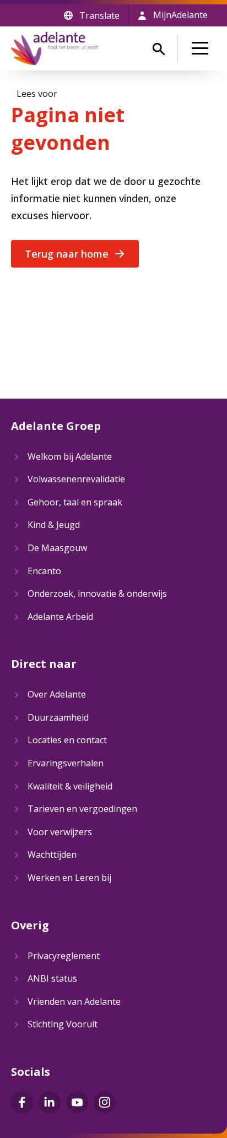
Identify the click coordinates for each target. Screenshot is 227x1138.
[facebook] (22, 1102)
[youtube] (77, 1102)
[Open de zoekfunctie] (158, 49)
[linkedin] (50, 1102)
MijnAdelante (180, 15)
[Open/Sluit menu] (202, 48)
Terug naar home (67, 253)
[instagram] (105, 1102)
